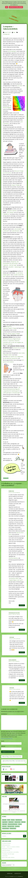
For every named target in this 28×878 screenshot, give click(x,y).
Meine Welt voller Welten (8, 857)
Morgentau (9, 326)
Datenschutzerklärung (16, 7)
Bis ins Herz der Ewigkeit (15, 342)
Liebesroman (17, 822)
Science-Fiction (5, 828)
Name (2, 741)
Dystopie (4, 819)
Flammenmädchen (13, 558)
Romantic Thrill (11, 826)
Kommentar (4, 714)
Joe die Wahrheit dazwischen (10, 358)
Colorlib (11, 876)
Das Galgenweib (19, 356)
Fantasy (12, 819)
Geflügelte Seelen (7, 354)
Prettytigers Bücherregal (8, 854)
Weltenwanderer (6, 845)
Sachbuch (17, 826)
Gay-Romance (19, 819)
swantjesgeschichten (14, 613)
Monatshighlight (12, 51)
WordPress (20, 876)
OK (6, 7)
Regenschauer (16, 339)
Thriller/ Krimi (13, 828)
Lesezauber (5, 855)
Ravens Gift (6, 349)
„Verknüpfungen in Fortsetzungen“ (11, 392)
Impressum (9, 873)
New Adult (4, 824)
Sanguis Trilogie (12, 328)
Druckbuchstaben (6, 843)
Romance (4, 826)
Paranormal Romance (12, 824)
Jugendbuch (4, 822)
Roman (19, 824)
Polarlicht (17, 340)
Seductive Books (6, 850)
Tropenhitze (11, 340)
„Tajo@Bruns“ (6, 214)
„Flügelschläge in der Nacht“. (16, 580)
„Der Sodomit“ (10, 212)
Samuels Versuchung (18, 347)
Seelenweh (6, 231)
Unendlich (5, 342)
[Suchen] (24, 836)
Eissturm (5, 340)
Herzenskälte (18, 229)
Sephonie (5, 328)
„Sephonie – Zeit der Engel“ (10, 265)
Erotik (8, 819)
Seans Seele (21, 353)
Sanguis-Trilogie (15, 185)
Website (3, 746)
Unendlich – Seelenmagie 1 (15, 267)
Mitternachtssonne (8, 339)
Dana (14, 32)
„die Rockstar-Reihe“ (14, 578)
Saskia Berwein (15, 231)
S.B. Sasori (19, 85)
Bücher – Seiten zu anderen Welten (11, 847)
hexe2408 (11, 637)
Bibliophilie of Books (7, 848)
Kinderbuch (11, 822)
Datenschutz (17, 873)
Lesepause (6, 478)
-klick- (8, 427)
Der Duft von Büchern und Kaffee (10, 852)
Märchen (23, 822)
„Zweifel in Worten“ (12, 210)
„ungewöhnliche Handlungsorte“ (11, 391)
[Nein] (26, 5)
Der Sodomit (11, 356)
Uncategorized (6, 34)
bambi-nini (11, 491)
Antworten (21, 605)
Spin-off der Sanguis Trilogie (12, 333)
